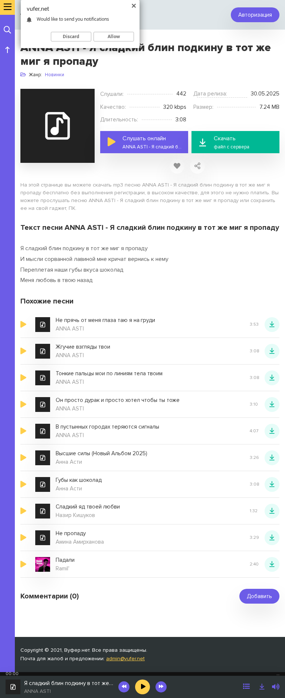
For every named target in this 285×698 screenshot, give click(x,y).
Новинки (54, 75)
